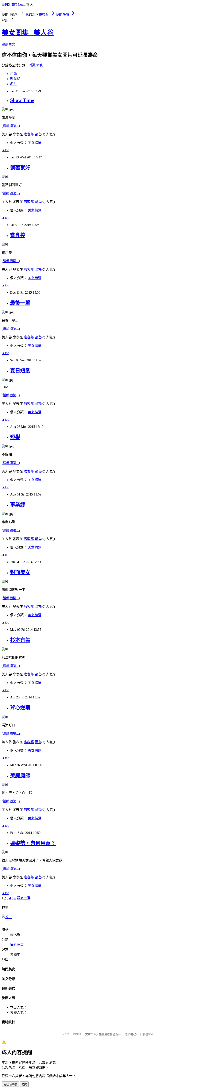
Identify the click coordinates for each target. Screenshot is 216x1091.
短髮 (15, 437)
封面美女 (20, 572)
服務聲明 (148, 1034)
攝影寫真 (36, 65)
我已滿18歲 (10, 1084)
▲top (5, 150)
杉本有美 (20, 640)
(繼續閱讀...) (11, 126)
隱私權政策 (132, 1034)
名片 (13, 84)
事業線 (17, 504)
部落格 (15, 79)
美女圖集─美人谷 (28, 32)
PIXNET (76, 1034)
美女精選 (34, 142)
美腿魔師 (20, 775)
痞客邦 (29, 134)
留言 (38, 134)
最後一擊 (20, 303)
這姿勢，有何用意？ (33, 843)
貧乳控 (17, 235)
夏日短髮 (20, 370)
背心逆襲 (20, 707)
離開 (24, 1084)
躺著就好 (20, 167)
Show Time (22, 100)
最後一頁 (23, 898)
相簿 (13, 74)
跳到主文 (8, 44)
